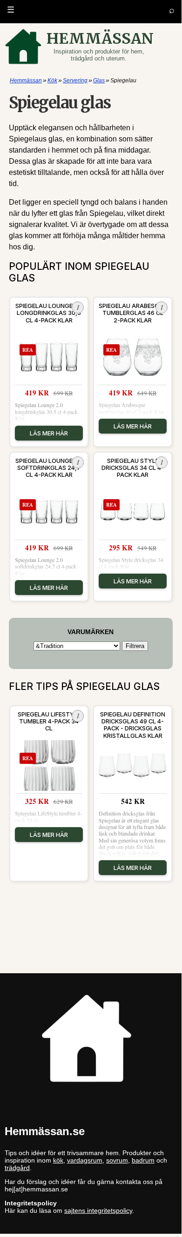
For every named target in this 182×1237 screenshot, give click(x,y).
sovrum (117, 1160)
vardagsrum (84, 1160)
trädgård (17, 1167)
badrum (143, 1160)
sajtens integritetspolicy (98, 1210)
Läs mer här (49, 433)
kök (58, 1160)
